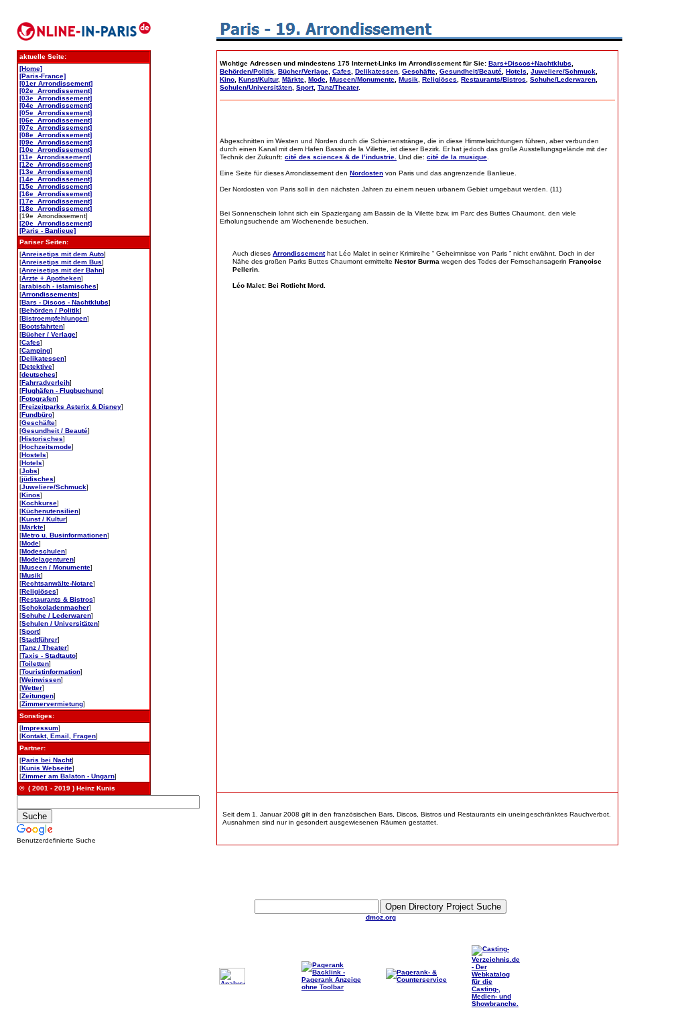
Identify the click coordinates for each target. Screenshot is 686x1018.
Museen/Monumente (362, 79)
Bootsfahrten (42, 326)
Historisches (42, 438)
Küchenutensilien (49, 511)
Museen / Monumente (55, 567)
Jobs (29, 471)
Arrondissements (49, 294)
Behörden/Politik (247, 71)
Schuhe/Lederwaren (563, 79)
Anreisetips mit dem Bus (61, 262)
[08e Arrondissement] (55, 135)
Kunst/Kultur (258, 79)
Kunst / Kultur (43, 519)
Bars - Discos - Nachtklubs (65, 302)
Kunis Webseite (46, 768)
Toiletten (35, 663)
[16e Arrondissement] (55, 193)
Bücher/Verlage (303, 71)
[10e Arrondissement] (55, 149)
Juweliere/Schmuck (53, 487)
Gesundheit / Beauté (54, 430)
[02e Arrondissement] (55, 90)
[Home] (30, 68)
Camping (35, 350)
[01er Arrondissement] (55, 83)
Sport (30, 631)
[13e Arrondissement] (55, 171)
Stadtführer (39, 639)
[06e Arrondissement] (55, 120)
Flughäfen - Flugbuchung (61, 390)
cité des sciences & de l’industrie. (341, 157)
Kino (227, 79)
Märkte (32, 527)
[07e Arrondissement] (55, 127)
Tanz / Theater (44, 647)
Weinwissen (41, 679)
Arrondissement (299, 253)
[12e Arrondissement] (55, 164)
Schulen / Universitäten (59, 623)
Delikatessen (42, 358)
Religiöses (38, 591)
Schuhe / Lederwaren (56, 615)
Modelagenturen (47, 559)
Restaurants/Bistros (493, 79)
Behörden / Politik (50, 310)
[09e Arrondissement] (55, 142)
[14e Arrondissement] (55, 179)
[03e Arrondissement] (55, 98)
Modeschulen (43, 551)
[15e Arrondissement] (55, 186)
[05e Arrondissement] (55, 112)
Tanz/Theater (338, 87)
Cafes (30, 342)
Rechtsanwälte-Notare (57, 583)
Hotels (31, 462)
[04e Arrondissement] (55, 105)
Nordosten (366, 173)
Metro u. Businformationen (64, 535)
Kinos (30, 495)
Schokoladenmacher (55, 607)
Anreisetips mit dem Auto (62, 254)
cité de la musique (457, 157)
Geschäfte (38, 422)
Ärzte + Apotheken (51, 278)
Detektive (36, 366)
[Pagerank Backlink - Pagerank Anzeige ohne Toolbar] (334, 987)
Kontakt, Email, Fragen (58, 736)
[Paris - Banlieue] (47, 230)
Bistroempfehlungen (54, 318)
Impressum (39, 728)
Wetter (31, 687)
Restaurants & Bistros (57, 599)
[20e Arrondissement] (55, 223)
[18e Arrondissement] (55, 208)
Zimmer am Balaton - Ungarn (68, 776)
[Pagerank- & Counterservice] (419, 979)
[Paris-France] (42, 76)
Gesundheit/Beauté (470, 71)
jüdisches (37, 479)
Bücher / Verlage (48, 334)
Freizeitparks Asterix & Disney (71, 406)
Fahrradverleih (45, 382)
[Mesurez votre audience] (232, 982)
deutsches (38, 374)
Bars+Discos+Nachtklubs (529, 63)
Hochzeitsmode (46, 446)
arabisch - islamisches (58, 286)
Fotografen (38, 398)
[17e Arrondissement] (55, 201)
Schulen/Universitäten (256, 87)
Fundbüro (36, 414)
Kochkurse (39, 503)
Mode (30, 543)
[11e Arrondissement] (55, 157)
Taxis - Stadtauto (48, 655)
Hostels (33, 454)
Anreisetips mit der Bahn (61, 270)
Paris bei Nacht (46, 760)
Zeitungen (37, 695)
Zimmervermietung (52, 703)
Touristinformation (50, 671)
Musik (31, 575)
